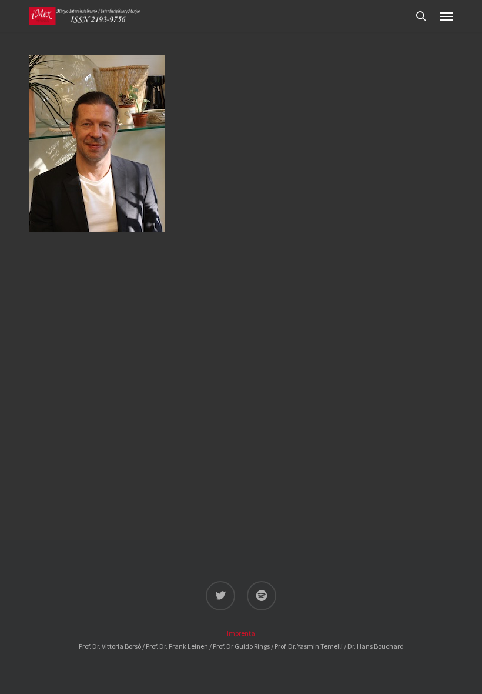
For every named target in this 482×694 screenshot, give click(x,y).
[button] (446, 16)
